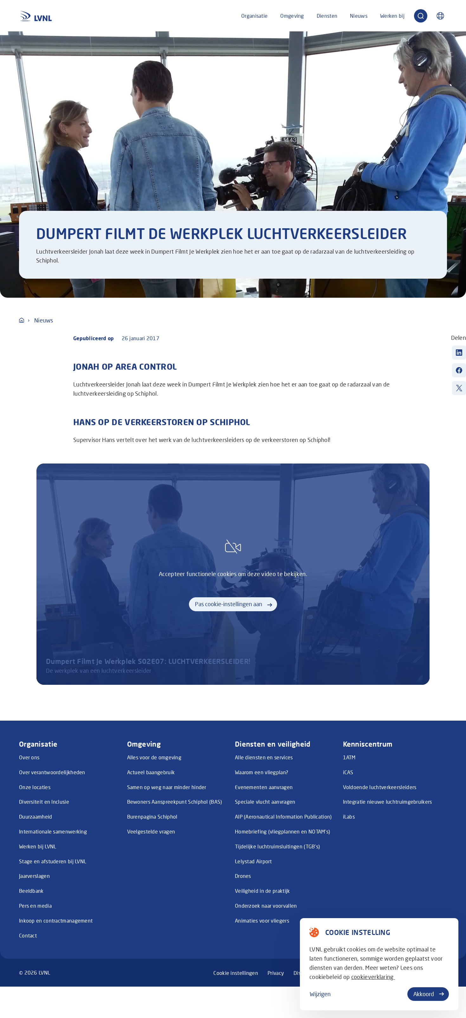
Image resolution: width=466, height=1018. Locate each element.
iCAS (348, 772)
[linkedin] (459, 353)
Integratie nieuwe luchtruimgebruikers (387, 802)
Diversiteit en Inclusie (44, 802)
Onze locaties (34, 787)
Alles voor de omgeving (154, 757)
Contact (28, 935)
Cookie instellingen (235, 973)
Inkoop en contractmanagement (56, 920)
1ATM (349, 757)
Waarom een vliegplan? (261, 772)
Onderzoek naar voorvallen (266, 906)
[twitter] (459, 388)
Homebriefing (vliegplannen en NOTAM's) (282, 831)
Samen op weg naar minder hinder (166, 787)
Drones (243, 876)
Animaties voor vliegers (262, 920)
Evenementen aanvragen (264, 787)
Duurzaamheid (35, 817)
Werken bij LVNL (37, 846)
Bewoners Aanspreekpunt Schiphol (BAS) (174, 802)
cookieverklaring (373, 976)
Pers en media (35, 906)
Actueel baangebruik (151, 772)
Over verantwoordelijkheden (52, 772)
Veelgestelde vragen (151, 831)
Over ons (29, 757)
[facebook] (459, 370)
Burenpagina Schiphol (152, 817)
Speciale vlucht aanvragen (265, 802)
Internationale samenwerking (53, 831)
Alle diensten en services (264, 757)
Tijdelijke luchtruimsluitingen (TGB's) (277, 846)
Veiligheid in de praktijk (262, 891)
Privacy (276, 973)
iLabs (349, 817)
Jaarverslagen (34, 876)
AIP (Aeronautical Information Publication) (283, 817)
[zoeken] (420, 16)
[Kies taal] (440, 16)
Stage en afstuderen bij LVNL (52, 861)
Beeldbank (31, 891)
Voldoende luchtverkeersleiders (380, 787)
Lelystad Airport (253, 861)
